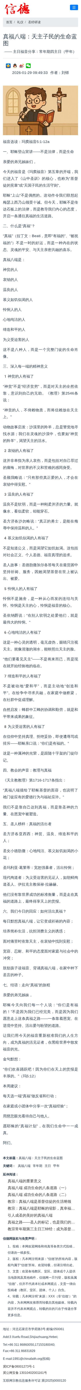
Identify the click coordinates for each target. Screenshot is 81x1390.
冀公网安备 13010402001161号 (25, 1372)
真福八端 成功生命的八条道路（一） (38, 1188)
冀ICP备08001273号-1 (19, 1366)
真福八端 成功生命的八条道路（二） (38, 1195)
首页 (9, 22)
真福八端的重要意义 (24, 1181)
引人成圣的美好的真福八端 (30, 1215)
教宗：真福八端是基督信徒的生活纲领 (39, 1201)
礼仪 (20, 22)
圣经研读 (34, 22)
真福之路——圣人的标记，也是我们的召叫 (43, 1222)
